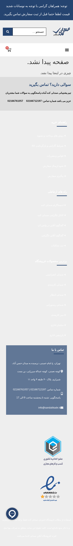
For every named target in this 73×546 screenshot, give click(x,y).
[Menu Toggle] (67, 50)
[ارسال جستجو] (8, 32)
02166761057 (15, 101)
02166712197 (34, 101)
